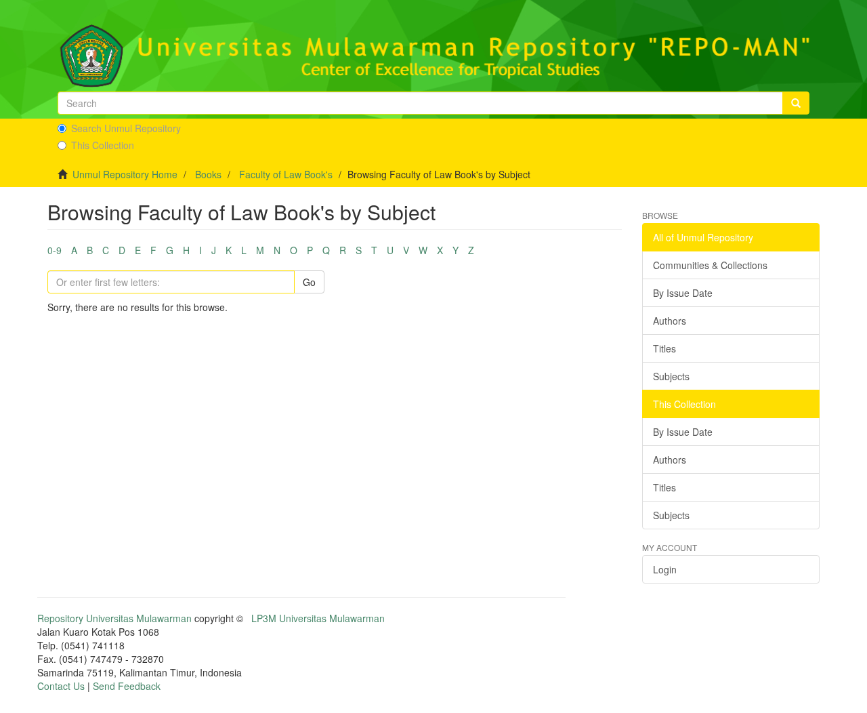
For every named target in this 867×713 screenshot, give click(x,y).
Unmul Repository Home (124, 174)
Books (208, 174)
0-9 (54, 250)
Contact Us (61, 686)
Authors (669, 320)
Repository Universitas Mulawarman (114, 618)
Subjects (671, 376)
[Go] (795, 103)
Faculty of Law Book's (286, 174)
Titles (664, 348)
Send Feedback (127, 686)
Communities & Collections (710, 265)
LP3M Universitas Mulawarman (318, 618)
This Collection (102, 145)
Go (309, 282)
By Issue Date (683, 293)
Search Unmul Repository (126, 128)
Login (665, 569)
